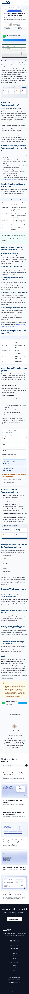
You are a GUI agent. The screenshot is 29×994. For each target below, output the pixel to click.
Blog (10, 7)
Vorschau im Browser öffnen (15, 55)
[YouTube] (14, 941)
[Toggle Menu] (26, 2)
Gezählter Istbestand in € (9, 454)
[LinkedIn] (11, 941)
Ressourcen (14, 950)
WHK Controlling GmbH (10, 991)
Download (15, 40)
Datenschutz (14, 967)
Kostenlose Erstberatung (14, 977)
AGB (14, 970)
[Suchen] (26, 765)
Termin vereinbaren (14, 919)
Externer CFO (14, 948)
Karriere (14, 958)
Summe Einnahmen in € (8, 442)
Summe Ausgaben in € (8, 448)
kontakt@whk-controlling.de (14, 979)
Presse (14, 955)
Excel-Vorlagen (14, 953)
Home (7, 7)
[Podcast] (18, 941)
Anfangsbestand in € (7, 436)
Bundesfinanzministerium (9, 179)
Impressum (14, 965)
